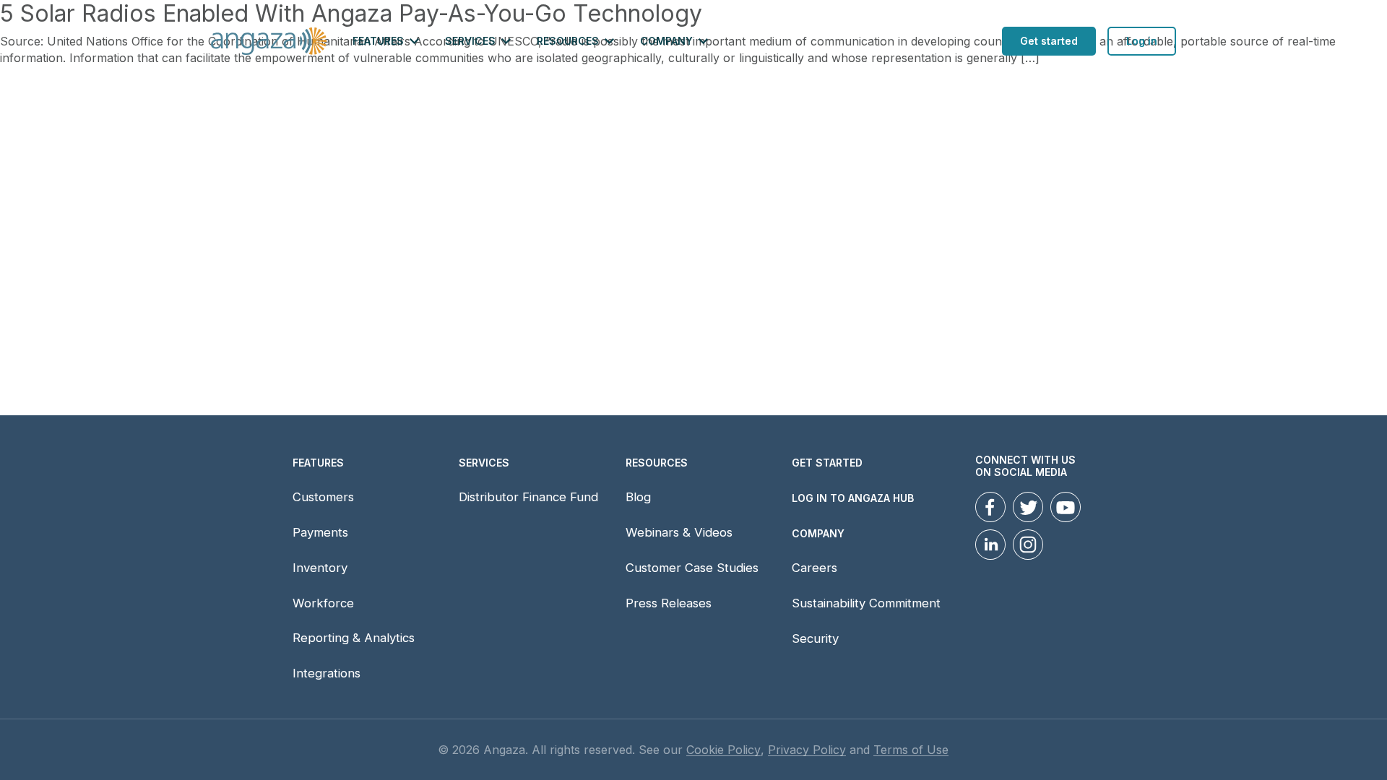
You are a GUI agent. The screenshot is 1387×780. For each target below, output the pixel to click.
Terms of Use (911, 750)
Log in (1141, 41)
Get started (1049, 41)
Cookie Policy (723, 750)
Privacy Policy (807, 750)
